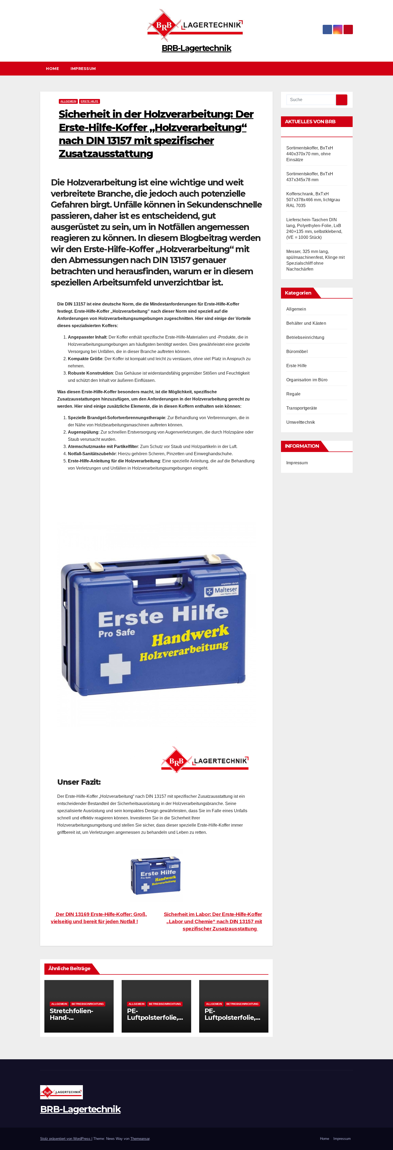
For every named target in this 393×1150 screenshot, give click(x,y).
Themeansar (139, 1139)
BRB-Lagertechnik (196, 48)
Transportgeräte (301, 408)
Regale (293, 394)
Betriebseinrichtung (88, 1003)
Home (52, 68)
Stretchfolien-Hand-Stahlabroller (71, 1017)
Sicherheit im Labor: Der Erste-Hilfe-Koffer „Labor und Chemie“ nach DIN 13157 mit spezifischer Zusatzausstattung (213, 921)
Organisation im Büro (307, 380)
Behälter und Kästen (306, 323)
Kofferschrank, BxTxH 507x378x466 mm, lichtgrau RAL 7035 (313, 200)
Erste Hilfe (89, 101)
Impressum (83, 68)
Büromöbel (297, 351)
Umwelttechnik (300, 422)
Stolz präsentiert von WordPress (65, 1139)
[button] (351, 68)
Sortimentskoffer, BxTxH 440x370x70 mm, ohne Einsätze (309, 154)
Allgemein (68, 101)
